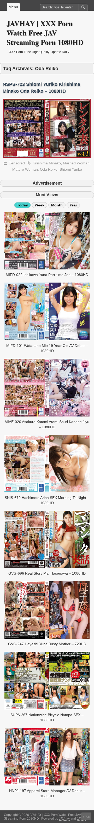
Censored (17, 163)
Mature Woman (25, 169)
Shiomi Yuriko (71, 169)
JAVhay (64, 818)
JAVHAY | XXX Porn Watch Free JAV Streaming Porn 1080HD (45, 33)
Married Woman (76, 163)
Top (87, 816)
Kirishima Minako (47, 163)
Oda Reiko (48, 169)
